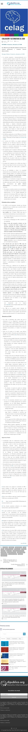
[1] (10, 247)
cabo (24, 547)
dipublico (4, 41)
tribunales (4, 555)
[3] (24, 365)
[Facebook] (11, 728)
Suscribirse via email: (14, 690)
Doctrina (9, 550)
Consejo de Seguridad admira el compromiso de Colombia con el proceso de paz (10, 560)
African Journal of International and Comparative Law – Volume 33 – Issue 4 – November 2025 (17, 661)
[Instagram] (14, 728)
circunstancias (9, 549)
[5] (8, 397)
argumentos (18, 547)
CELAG (24, 543)
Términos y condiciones (5, 710)
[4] (21, 374)
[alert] (14, 629)
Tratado (20, 554)
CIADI (2, 549)
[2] (15, 334)
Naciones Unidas (13, 554)
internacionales (12, 552)
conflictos (17, 549)
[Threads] (16, 728)
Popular (8, 638)
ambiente (11, 547)
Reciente (3, 638)
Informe (17, 41)
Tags (20, 638)
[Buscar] (24, 634)
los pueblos (4, 554)
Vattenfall (8, 304)
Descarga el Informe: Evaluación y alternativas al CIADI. (13, 54)
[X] (13, 728)
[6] (12, 465)
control (24, 549)
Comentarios (14, 638)
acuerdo (5, 547)
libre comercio (21, 552)
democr (3, 550)
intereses (3, 552)
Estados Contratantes (18, 550)
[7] (10, 477)
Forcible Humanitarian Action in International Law (18, 564)
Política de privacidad (4, 707)
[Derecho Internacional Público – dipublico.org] (14, 3)
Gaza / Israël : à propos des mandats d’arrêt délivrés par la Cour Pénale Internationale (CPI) (14, 616)
